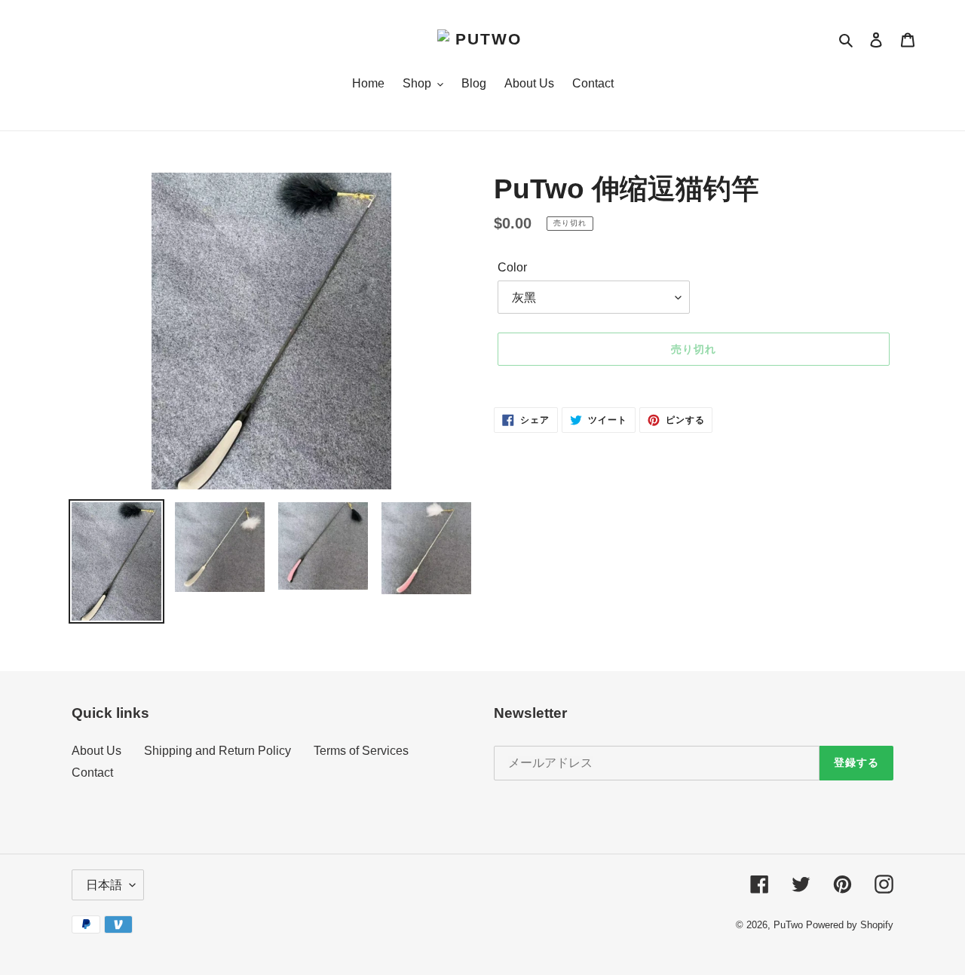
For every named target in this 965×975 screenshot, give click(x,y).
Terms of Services (361, 750)
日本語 (104, 884)
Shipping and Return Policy (217, 750)
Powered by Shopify (849, 925)
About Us (96, 750)
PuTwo (788, 925)
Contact (92, 772)
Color (512, 267)
